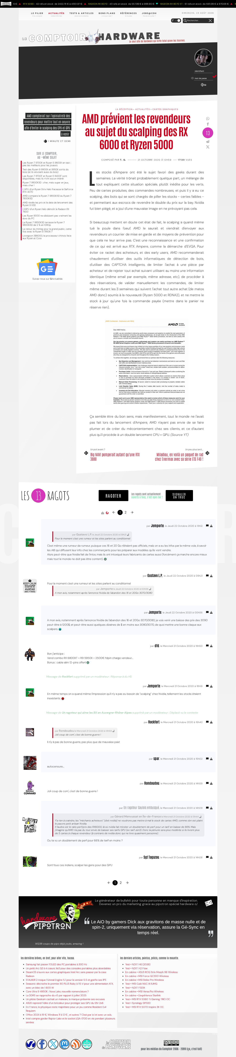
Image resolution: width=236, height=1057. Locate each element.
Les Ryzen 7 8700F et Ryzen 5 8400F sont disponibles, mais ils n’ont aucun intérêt (45, 177)
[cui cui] (53, 1044)
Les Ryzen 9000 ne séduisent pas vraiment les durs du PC (47, 217)
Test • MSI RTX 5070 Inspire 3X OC (144, 1007)
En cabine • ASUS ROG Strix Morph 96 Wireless (151, 972)
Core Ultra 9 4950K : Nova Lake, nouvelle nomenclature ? (57, 991)
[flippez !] (64, 1044)
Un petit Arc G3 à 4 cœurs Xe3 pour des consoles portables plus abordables (68, 968)
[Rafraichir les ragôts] (107, 513)
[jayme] (42, 1044)
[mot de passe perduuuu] (203, 86)
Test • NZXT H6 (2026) (137, 964)
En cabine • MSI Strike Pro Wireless (144, 979)
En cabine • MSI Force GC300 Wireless (147, 976)
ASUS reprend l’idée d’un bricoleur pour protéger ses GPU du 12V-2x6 (64, 1003)
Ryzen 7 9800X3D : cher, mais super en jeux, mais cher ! (46, 184)
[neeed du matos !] (87, 1044)
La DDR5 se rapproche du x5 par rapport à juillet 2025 (56, 995)
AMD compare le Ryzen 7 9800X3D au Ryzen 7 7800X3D (47, 197)
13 (208, 133)
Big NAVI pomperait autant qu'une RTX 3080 (115, 456)
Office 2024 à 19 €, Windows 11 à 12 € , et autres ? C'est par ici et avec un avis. (69, 1014)
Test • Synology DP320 (137, 1003)
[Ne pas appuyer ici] (147, 362)
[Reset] (210, 20)
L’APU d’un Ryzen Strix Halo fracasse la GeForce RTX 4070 (48, 190)
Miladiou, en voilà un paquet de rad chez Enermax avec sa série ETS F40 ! (179, 456)
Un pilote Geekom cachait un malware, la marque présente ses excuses (65, 999)
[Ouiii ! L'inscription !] (203, 58)
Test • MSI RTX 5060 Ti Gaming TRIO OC (147, 999)
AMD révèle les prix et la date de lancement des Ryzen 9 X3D (48, 204)
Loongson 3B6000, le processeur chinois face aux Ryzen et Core (47, 237)
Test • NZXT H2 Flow (136, 968)
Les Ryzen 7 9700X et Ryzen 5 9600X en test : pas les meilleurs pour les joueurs (47, 164)
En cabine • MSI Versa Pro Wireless (144, 991)
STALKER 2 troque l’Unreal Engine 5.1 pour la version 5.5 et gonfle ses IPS (66, 979)
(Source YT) (179, 435)
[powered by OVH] (31, 1044)
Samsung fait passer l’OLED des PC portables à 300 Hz (56, 964)
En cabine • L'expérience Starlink (143, 995)
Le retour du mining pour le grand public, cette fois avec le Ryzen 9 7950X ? (47, 230)
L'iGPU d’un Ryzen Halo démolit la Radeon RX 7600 (46, 210)
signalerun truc (179, 495)
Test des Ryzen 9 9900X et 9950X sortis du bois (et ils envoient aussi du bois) (45, 171)
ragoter (113, 495)
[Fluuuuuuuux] (75, 1044)
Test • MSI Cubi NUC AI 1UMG (141, 983)
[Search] (185, 20)
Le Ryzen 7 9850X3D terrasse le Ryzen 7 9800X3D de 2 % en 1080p (44, 223)
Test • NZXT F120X (135, 987)
